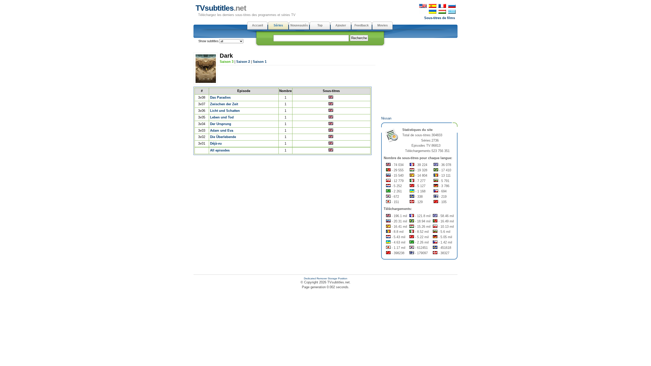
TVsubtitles (221, 8)
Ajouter (340, 25)
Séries (278, 25)
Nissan (386, 118)
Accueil (257, 25)
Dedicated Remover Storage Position (325, 278)
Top (319, 25)
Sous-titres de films (439, 18)
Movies (382, 25)
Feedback (361, 25)
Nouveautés (299, 25)
